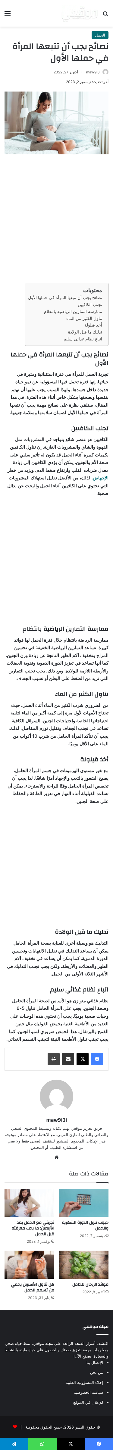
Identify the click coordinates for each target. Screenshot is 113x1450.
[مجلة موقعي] (79, 13)
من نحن (96, 1372)
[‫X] (83, 1059)
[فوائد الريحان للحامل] (84, 1265)
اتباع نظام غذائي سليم (83, 339)
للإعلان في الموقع (88, 1402)
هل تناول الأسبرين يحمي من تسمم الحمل (32, 1287)
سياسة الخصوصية (88, 1392)
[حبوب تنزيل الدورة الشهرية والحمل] (84, 1203)
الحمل (100, 35)
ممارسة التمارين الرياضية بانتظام (73, 311)
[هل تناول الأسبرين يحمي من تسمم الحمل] (29, 1265)
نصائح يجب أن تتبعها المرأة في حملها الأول (65, 297)
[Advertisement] (56, 217)
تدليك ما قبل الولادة (85, 332)
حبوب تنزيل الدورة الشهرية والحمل (85, 1225)
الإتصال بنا (94, 1362)
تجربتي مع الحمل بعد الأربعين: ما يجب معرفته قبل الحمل (33, 1228)
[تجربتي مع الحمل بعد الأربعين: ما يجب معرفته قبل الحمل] (29, 1203)
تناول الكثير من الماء (84, 318)
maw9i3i (93, 72)
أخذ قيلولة (93, 325)
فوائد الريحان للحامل (90, 1284)
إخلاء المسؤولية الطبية (84, 1382)
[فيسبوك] (97, 1059)
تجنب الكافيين (90, 304)
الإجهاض (100, 478)
